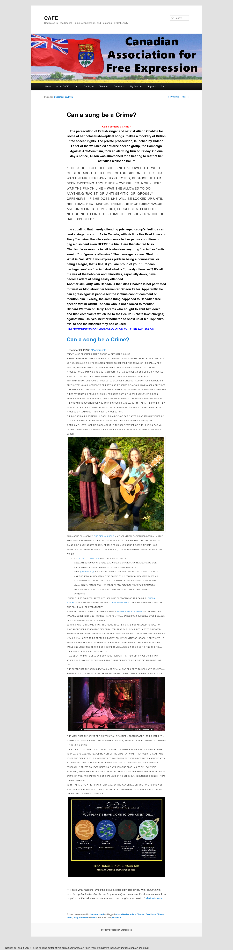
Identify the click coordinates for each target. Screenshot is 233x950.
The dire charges (104, 536)
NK (90, 350)
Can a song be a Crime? (116, 126)
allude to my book (119, 602)
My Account (136, 86)
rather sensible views (129, 611)
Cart (76, 86)
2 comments (99, 350)
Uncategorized (97, 914)
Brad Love (151, 914)
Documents (119, 86)
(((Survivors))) (87, 571)
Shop (163, 86)
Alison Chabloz (137, 914)
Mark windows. (154, 898)
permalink (116, 917)
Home (48, 86)
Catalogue (88, 86)
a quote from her (89, 558)
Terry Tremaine (80, 917)
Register (152, 86)
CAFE (51, 17)
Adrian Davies (122, 914)
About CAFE (62, 86)
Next (185, 96)
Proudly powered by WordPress (116, 929)
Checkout (103, 86)
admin (94, 917)
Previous (173, 96)
